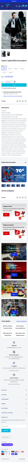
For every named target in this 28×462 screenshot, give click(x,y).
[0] (25, 6)
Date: (2, 81)
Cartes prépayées (7, 191)
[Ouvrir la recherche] (16, 6)
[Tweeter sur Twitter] (23, 101)
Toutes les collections (21, 321)
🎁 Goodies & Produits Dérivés (7, 334)
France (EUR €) (5, 437)
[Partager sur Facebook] (17, 101)
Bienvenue (14, 1)
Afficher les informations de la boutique (12, 96)
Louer (14, 85)
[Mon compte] (19, 6)
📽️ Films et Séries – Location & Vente (8, 327)
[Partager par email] (26, 101)
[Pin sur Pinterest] (20, 101)
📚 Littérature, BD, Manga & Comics (20, 334)
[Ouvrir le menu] (2, 6)
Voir (26, 162)
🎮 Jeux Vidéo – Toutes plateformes (20, 327)
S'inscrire (6, 430)
